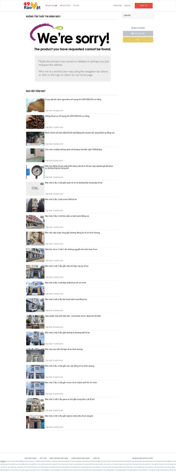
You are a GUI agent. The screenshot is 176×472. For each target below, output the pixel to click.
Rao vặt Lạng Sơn (5, 470)
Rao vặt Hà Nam (128, 464)
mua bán (32, 461)
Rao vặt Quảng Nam (109, 470)
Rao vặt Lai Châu (106, 467)
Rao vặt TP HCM (106, 461)
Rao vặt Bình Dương (44, 464)
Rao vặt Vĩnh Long (147, 461)
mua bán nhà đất (39, 461)
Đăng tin (143, 5)
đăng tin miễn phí (24, 461)
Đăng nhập (118, 5)
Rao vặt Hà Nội (86, 461)
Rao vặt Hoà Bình (54, 467)
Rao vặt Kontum (96, 467)
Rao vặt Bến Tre (33, 464)
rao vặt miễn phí (15, 461)
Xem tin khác (139, 28)
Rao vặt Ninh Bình (55, 470)
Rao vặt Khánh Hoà (75, 467)
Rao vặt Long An (24, 470)
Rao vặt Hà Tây (137, 464)
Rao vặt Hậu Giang (43, 467)
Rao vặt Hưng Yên (64, 467)
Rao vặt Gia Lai (107, 464)
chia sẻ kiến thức (65, 461)
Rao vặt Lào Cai (15, 470)
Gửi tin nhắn (139, 33)
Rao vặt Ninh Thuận (66, 470)
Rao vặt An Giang (137, 461)
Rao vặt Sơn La (164, 470)
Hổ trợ (43, 458)
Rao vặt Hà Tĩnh (147, 464)
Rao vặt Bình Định (78, 464)
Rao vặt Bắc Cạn (168, 461)
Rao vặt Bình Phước (55, 464)
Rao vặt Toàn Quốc (76, 461)
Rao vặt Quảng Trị (143, 470)
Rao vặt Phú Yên (87, 470)
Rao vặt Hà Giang (118, 464)
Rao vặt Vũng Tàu (158, 461)
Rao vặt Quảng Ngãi (120, 470)
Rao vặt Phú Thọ (77, 470)
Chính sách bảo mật (80, 458)
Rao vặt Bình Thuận (66, 464)
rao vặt (8, 461)
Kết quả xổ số (65, 5)
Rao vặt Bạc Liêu (13, 464)
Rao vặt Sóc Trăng (154, 470)
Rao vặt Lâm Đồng (117, 467)
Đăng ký (127, 5)
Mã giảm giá (50, 5)
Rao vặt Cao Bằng (98, 464)
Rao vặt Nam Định (35, 470)
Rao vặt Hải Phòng (116, 461)
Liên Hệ (96, 458)
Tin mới (76, 5)
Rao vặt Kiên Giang (86, 467)
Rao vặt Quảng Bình (97, 470)
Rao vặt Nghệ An (45, 470)
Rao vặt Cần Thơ (127, 461)
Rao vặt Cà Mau (88, 464)
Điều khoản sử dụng (59, 458)
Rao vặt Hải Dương (157, 464)
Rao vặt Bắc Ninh (23, 464)
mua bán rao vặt (48, 461)
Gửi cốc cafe (30, 458)
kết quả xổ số (57, 461)
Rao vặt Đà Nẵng (96, 461)
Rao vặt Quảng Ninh (132, 470)
